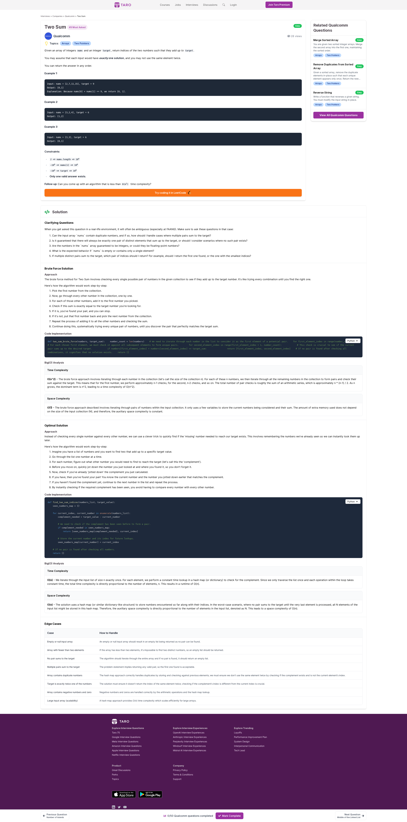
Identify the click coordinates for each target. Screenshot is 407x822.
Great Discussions (121, 770)
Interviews (192, 4)
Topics (115, 779)
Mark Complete (231, 815)
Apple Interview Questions (125, 750)
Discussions (210, 4)
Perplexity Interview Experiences (190, 741)
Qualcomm (70, 16)
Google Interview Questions (126, 737)
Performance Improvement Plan (250, 737)
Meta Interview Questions (125, 741)
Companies (57, 16)
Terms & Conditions (183, 774)
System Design (242, 741)
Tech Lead (239, 750)
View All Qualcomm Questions (339, 115)
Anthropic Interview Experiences (190, 737)
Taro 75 (116, 732)
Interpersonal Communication (249, 746)
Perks (115, 774)
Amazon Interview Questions (126, 746)
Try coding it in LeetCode (170, 192)
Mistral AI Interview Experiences (189, 750)
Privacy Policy (180, 770)
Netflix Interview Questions (126, 754)
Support (177, 779)
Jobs (178, 4)
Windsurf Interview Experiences (189, 746)
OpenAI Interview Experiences (188, 732)
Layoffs (238, 732)
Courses (165, 4)
